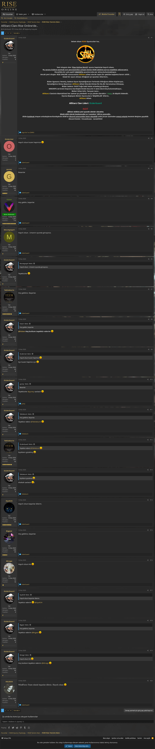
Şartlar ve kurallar (117, 738)
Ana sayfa (147, 738)
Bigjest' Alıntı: (24, 625)
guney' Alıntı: (24, 384)
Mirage (9, 561)
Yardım (139, 738)
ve (27, 132)
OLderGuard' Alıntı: (26, 444)
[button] (28, 14)
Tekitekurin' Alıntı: (26, 414)
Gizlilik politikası (130, 738)
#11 (151, 410)
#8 (152, 319)
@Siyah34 (38, 602)
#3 (152, 168)
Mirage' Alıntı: (24, 655)
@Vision (21, 331)
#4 (152, 199)
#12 (151, 440)
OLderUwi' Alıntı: (25, 354)
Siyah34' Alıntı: (24, 595)
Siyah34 (9, 501)
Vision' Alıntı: (24, 324)
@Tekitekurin (36, 422)
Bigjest (9, 531)
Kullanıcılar (39, 14)
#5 (152, 229)
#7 (152, 289)
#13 (151, 470)
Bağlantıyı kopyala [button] (31, 29)
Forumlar (9, 14)
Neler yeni (23, 14)
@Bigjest (35, 632)
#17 (151, 590)
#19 (151, 650)
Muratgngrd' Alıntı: (26, 263)
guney (9, 169)
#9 (152, 349)
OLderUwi (9, 139)
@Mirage (45, 663)
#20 (151, 681)
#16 (151, 560)
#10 (151, 379)
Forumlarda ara (22, 18)
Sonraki (16, 33)
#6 (152, 259)
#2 (152, 138)
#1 (152, 38)
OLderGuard (7, 29)
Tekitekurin (9, 290)
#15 (151, 530)
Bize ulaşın (106, 738)
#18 (151, 620)
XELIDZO (9, 681)
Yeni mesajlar (8, 18)
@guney (31, 391)
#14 (151, 500)
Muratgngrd (9, 230)
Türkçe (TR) (7, 738)
